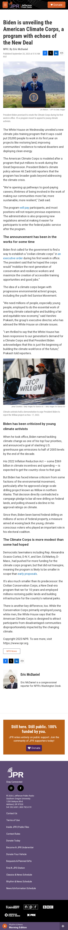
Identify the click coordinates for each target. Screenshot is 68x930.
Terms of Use (13, 820)
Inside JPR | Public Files (17, 827)
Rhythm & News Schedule (19, 881)
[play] (5, 926)
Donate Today (13, 841)
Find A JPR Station (15, 868)
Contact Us (11, 813)
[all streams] (64, 926)
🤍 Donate (34, 748)
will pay (24, 207)
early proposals (27, 573)
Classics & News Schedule (19, 875)
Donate (57, 4)
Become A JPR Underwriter (20, 847)
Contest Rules (13, 834)
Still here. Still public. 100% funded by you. (34, 729)
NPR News (11, 651)
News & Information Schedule (21, 888)
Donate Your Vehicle (16, 854)
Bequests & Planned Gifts (19, 861)
